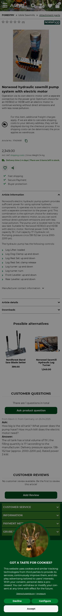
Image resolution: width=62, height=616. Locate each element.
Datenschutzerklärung (25, 594)
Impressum (41, 594)
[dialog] (31, 308)
